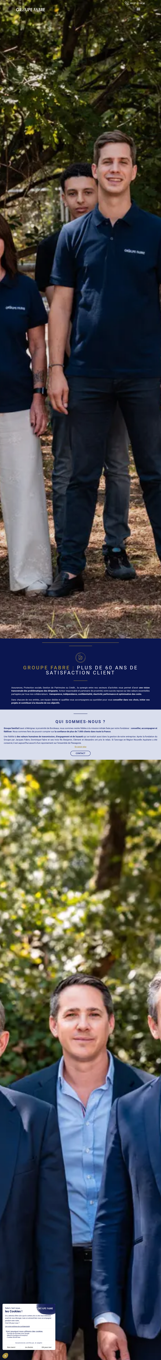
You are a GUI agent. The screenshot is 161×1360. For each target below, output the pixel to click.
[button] (138, 9)
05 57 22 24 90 (137, 3)
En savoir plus (80, 747)
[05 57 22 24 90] (126, 4)
